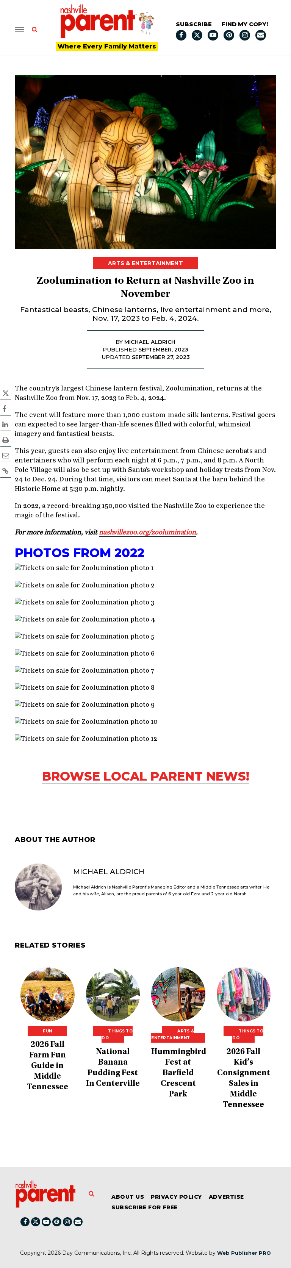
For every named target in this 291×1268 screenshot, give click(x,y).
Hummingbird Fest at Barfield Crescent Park (178, 1073)
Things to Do (117, 1034)
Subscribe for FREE (144, 1207)
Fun (47, 1031)
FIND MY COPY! (245, 24)
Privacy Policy (176, 1196)
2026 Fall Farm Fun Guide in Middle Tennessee (47, 1066)
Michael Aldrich (108, 871)
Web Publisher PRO (244, 1253)
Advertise (226, 1196)
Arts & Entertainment (145, 263)
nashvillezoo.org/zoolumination (147, 532)
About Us (127, 1196)
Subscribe (194, 24)
